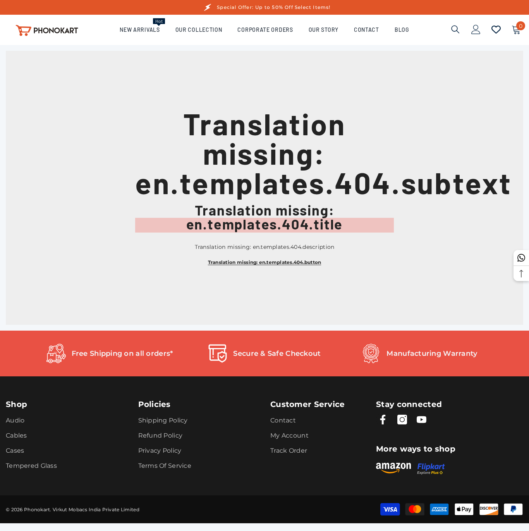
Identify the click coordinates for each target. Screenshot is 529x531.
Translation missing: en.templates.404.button (264, 262)
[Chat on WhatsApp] (521, 258)
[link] (109, 353)
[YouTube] (421, 419)
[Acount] (476, 29)
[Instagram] (402, 419)
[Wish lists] (496, 29)
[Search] (455, 29)
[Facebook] (383, 419)
